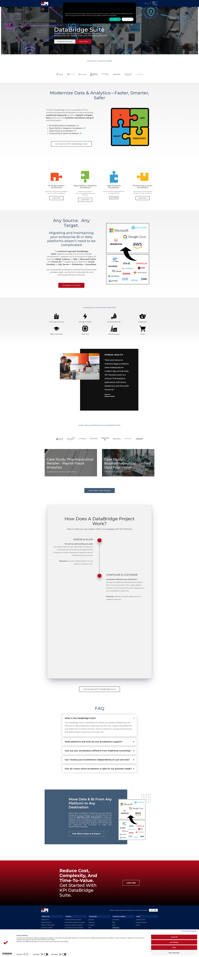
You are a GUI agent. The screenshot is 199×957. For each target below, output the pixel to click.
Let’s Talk (153, 910)
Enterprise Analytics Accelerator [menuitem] (74, 925)
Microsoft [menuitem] (91, 919)
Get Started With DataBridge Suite (71, 144)
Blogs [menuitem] (113, 922)
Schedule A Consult (64, 41)
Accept (115, 19)
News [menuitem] (113, 925)
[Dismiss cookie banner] (133, 6)
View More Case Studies (99, 490)
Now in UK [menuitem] (116, 927)
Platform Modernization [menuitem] (48, 925)
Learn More (83, 41)
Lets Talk (131, 883)
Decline (127, 19)
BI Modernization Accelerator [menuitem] (73, 919)
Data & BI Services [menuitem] (46, 922)
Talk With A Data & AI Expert (86, 834)
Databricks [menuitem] (91, 922)
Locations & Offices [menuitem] (141, 922)
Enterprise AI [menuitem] (45, 919)
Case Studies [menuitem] (115, 919)
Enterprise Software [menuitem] (47, 927)
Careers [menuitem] (138, 925)
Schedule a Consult (71, 285)
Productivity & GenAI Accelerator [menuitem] (74, 927)
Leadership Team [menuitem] (141, 919)
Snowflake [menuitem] (91, 925)
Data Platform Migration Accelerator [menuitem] (75, 922)
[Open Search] (145, 3)
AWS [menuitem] (89, 927)
